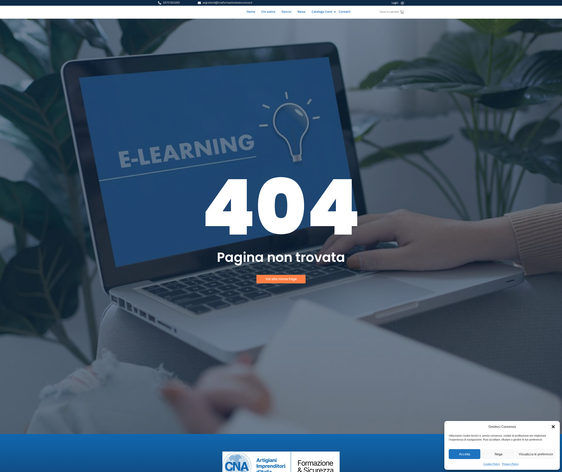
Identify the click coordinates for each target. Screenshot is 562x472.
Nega (498, 454)
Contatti (345, 12)
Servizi (286, 12)
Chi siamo (268, 12)
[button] (553, 427)
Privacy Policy (510, 464)
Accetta (464, 454)
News (301, 12)
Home (251, 12)
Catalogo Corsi (322, 12)
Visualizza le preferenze (536, 454)
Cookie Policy (491, 464)
